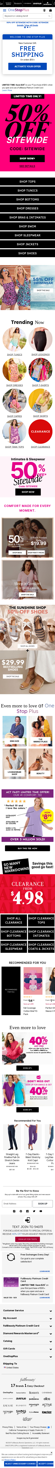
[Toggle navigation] (5, 10)
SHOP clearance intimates (41, 933)
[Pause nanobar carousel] (25, 27)
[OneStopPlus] (8, 1392)
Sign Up (42, 1203)
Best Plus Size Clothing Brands (17, 1433)
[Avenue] (21, 1398)
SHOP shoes (27, 253)
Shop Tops (27, 181)
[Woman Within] (21, 1392)
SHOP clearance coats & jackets (41, 946)
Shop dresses (27, 208)
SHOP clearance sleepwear (14, 946)
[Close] (51, 1452)
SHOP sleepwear (27, 235)
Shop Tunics (28, 190)
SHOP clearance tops (41, 920)
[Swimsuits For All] (34, 1405)
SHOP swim (27, 226)
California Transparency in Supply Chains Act (26, 1430)
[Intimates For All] (8, 1412)
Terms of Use (21, 1427)
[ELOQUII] (21, 1405)
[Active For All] (47, 1405)
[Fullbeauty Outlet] (27, 1419)
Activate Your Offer (28, 66)
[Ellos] (47, 1398)
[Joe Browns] (34, 1398)
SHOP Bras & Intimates (27, 217)
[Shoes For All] (21, 1412)
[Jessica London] (8, 1398)
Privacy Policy (7, 1427)
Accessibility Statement (40, 1433)
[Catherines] (47, 1392)
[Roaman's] (34, 1392)
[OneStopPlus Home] (18, 10)
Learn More (7, 90)
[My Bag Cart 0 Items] (50, 10)
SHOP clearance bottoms (14, 933)
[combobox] (27, 16)
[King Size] (47, 1412)
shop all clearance (13, 920)
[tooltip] (8, 3)
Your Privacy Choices (38, 1427)
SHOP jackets (27, 244)
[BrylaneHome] (34, 1412)
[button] (44, 10)
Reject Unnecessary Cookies (20, 1464)
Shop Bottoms (27, 199)
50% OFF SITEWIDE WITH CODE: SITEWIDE (27, 22)
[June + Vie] (8, 1405)
